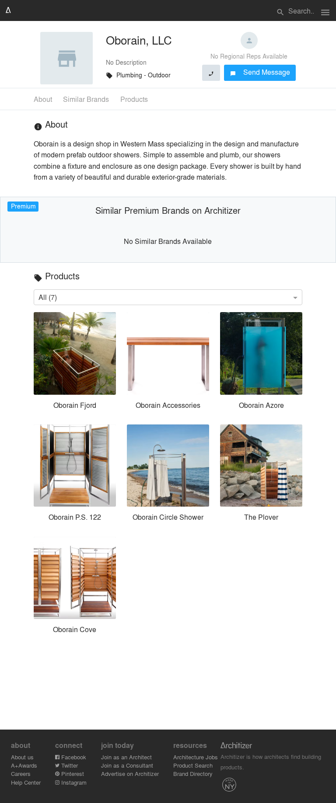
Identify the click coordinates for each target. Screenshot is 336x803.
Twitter (69, 765)
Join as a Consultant (127, 765)
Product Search (193, 765)
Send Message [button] (260, 72)
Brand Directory (193, 773)
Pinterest (72, 773)
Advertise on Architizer (130, 773)
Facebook (73, 757)
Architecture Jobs (195, 757)
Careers (21, 773)
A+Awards (24, 765)
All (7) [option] (47, 297)
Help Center (26, 782)
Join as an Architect (126, 757)
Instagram (73, 782)
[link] (74, 363)
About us (22, 757)
